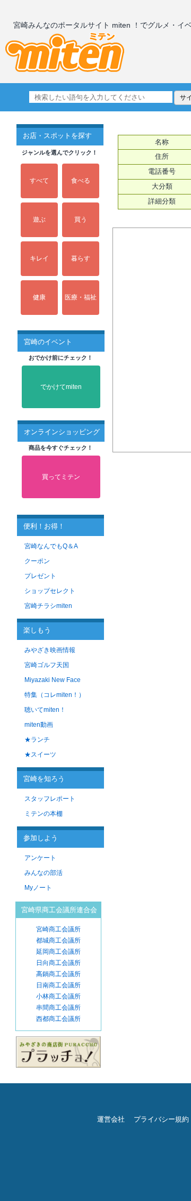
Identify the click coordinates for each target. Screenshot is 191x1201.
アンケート (40, 858)
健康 (39, 297)
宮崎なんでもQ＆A (51, 546)
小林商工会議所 (58, 996)
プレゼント (40, 576)
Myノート (38, 887)
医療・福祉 (81, 297)
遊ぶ (39, 219)
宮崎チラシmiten (48, 606)
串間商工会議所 (58, 1007)
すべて (39, 180)
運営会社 (111, 1119)
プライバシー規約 (161, 1119)
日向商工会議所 (58, 963)
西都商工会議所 (58, 1019)
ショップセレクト (49, 591)
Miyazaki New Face (52, 680)
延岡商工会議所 (58, 951)
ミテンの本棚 (43, 813)
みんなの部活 (43, 873)
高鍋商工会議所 (58, 974)
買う (80, 219)
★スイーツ (40, 754)
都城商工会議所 (58, 940)
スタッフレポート (49, 798)
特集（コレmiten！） (54, 695)
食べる (80, 180)
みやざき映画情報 (49, 650)
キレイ (39, 258)
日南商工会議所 (58, 985)
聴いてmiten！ (45, 709)
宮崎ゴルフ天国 (46, 665)
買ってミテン (61, 477)
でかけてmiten (61, 387)
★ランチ (37, 739)
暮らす (80, 258)
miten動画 (38, 724)
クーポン (37, 561)
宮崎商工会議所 (58, 929)
